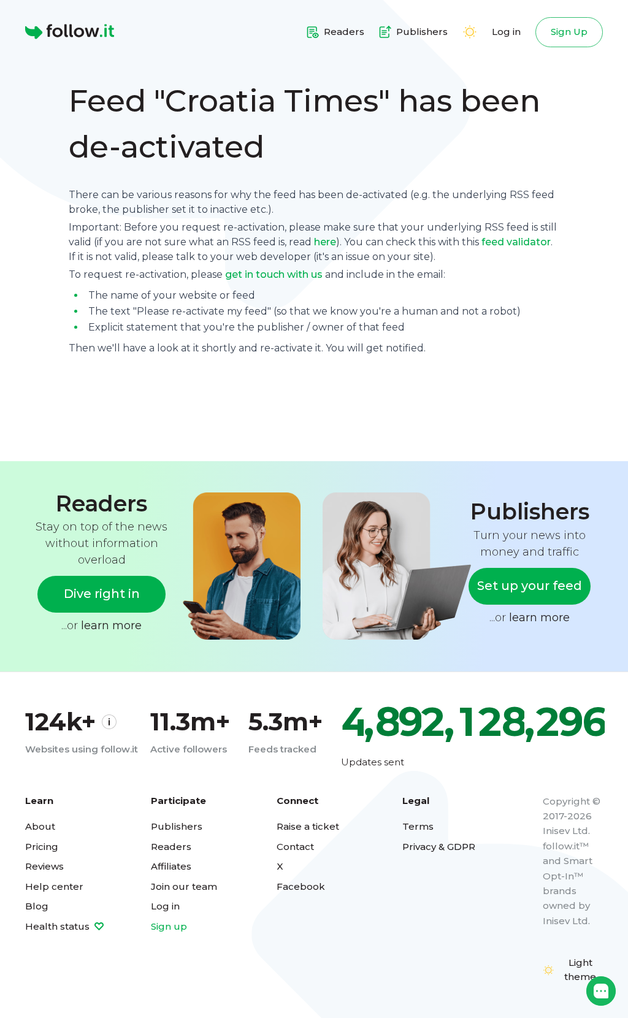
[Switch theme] (469, 32)
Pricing (41, 846)
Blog (36, 906)
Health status (58, 926)
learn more (111, 625)
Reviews (44, 866)
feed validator (516, 242)
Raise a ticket (308, 826)
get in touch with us (274, 274)
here (325, 242)
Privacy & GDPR (438, 846)
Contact (295, 846)
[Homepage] (69, 32)
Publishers (176, 826)
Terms (418, 826)
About (40, 826)
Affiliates (171, 866)
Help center (54, 886)
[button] (601, 991)
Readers (171, 846)
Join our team (184, 886)
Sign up (169, 926)
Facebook (301, 886)
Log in (506, 31)
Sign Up (569, 31)
